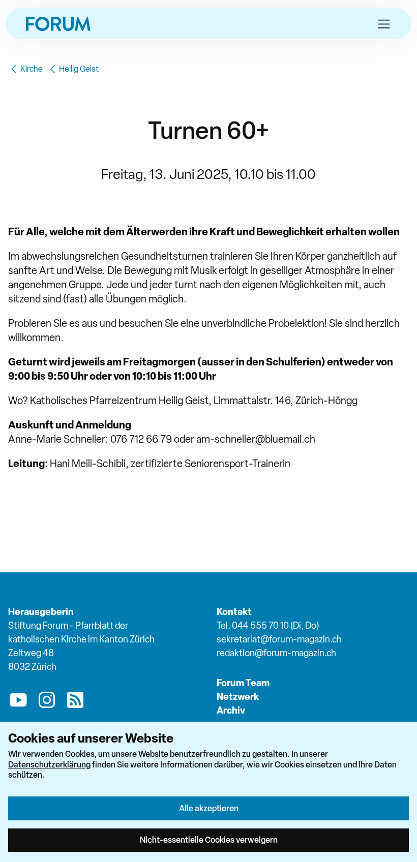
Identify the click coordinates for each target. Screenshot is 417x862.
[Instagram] (47, 702)
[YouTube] (18, 702)
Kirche (31, 69)
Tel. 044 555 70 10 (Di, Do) (268, 625)
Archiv (231, 710)
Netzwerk (238, 696)
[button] (384, 24)
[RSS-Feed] (75, 702)
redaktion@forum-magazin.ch (276, 653)
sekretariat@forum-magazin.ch (279, 639)
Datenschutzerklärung (49, 764)
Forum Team (243, 682)
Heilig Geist (79, 69)
